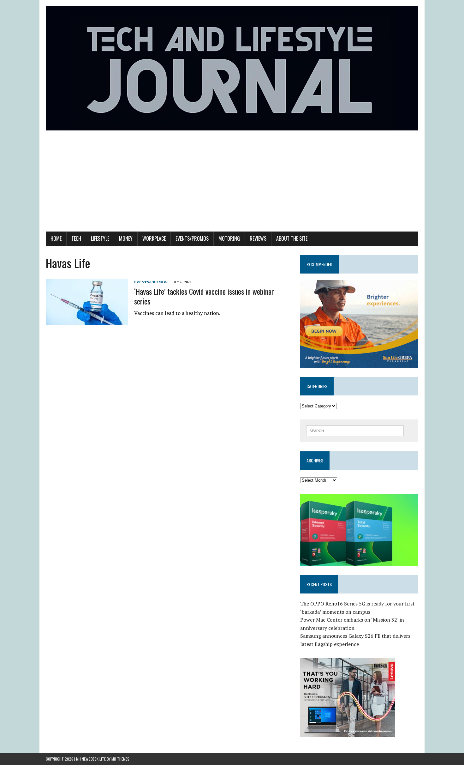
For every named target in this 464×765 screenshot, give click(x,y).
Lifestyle (100, 238)
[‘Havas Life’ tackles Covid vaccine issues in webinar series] (87, 320)
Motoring (229, 238)
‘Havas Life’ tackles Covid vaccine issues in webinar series (204, 296)
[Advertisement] (232, 184)
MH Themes (120, 759)
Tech (76, 238)
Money (126, 238)
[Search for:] (355, 430)
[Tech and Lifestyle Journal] (232, 68)
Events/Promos (192, 238)
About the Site (291, 238)
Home (56, 238)
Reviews (258, 238)
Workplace (154, 238)
